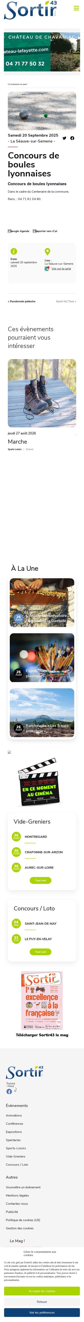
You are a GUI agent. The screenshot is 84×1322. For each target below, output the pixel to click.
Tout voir (40, 880)
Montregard (36, 837)
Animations (14, 1115)
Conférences (14, 1124)
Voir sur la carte (61, 268)
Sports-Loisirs (16, 1148)
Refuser (42, 1301)
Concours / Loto (17, 1165)
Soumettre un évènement (23, 1187)
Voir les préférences (42, 1312)
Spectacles (13, 1140)
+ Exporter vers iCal (45, 231)
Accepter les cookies (42, 1291)
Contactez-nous (17, 1204)
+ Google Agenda (18, 231)
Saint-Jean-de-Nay (40, 924)
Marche (17, 442)
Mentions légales (17, 1195)
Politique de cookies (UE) (23, 1220)
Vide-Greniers (15, 1156)
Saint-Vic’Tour (66, 301)
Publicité (12, 1212)
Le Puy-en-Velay (38, 939)
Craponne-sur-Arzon (44, 852)
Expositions (14, 1132)
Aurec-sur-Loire (39, 868)
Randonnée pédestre (21, 301)
